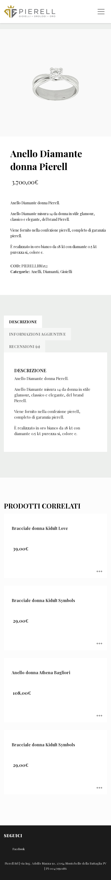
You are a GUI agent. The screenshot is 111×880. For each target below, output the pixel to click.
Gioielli (66, 271)
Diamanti (50, 271)
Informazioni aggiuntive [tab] (37, 334)
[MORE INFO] (99, 571)
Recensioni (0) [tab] (24, 346)
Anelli (36, 271)
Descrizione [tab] (23, 321)
